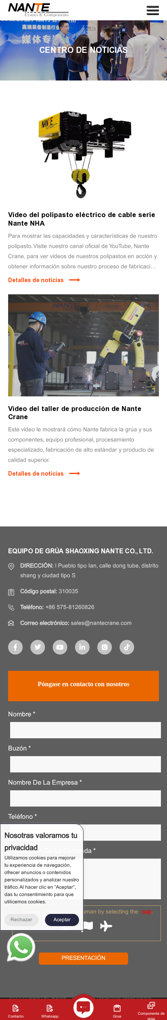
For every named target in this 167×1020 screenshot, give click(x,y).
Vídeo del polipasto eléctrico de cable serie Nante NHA (81, 219)
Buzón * (19, 749)
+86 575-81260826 (69, 607)
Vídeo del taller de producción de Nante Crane (74, 413)
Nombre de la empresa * (45, 783)
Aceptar (62, 920)
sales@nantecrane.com (101, 623)
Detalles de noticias (36, 280)
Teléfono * (22, 817)
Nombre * (21, 714)
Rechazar (21, 920)
